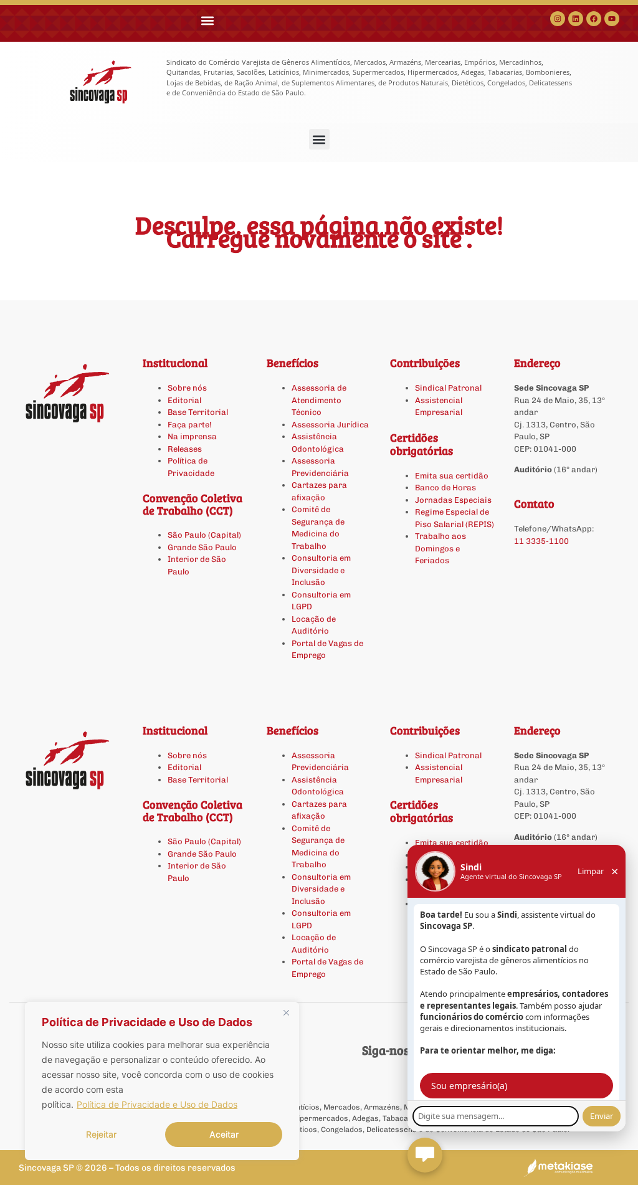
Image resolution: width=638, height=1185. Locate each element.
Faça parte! (190, 424)
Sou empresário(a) (469, 1086)
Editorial (184, 400)
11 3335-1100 (541, 541)
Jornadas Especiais (453, 500)
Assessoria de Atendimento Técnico (319, 400)
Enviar (601, 1115)
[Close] (286, 1012)
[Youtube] (611, 18)
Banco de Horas (445, 487)
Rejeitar (101, 1134)
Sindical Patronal (448, 388)
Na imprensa (192, 436)
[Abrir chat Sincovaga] (424, 1155)
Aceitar (224, 1134)
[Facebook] (593, 18)
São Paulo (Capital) (204, 535)
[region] (162, 1081)
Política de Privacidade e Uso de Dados (157, 1104)
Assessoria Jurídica (330, 424)
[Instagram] (557, 18)
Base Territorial (198, 412)
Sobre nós (187, 388)
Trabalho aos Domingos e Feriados (440, 548)
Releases (185, 449)
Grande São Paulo (202, 547)
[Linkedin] (575, 18)
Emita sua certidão (451, 475)
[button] (207, 20)
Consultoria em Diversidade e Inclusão (321, 570)
